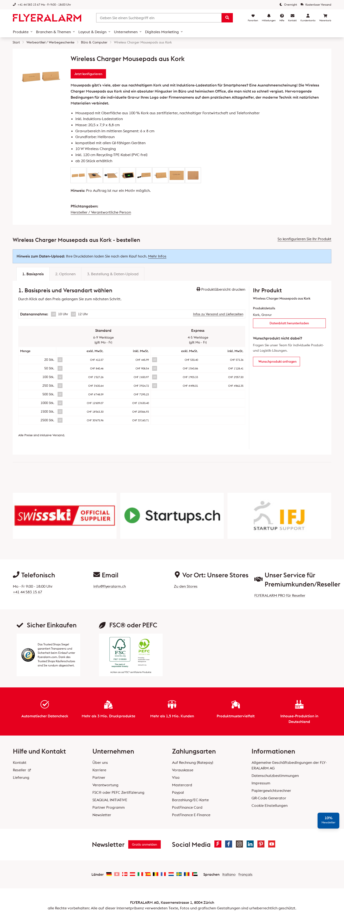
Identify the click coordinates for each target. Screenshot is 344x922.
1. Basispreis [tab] (33, 274)
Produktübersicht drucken (222, 289)
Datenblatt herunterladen (289, 323)
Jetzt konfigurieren (88, 74)
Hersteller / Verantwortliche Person (101, 212)
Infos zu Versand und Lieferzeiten (218, 314)
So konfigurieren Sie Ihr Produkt (304, 238)
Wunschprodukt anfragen (277, 361)
